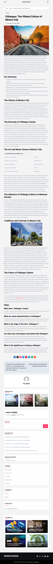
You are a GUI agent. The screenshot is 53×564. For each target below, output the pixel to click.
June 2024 (7, 483)
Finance (7, 493)
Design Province (26, 1)
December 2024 (8, 480)
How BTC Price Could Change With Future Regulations (17, 447)
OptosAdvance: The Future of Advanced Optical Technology (41, 399)
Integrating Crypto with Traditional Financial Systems (17, 437)
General (7, 13)
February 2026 (8, 469)
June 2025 (7, 476)
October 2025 (8, 473)
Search (7, 421)
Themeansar (36, 562)
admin (10, 23)
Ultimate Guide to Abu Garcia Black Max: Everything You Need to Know (11, 399)
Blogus (30, 562)
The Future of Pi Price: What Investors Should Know (17, 443)
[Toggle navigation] (5, 2)
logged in (13, 415)
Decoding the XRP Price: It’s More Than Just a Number (17, 440)
